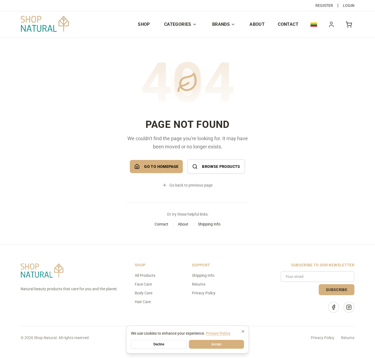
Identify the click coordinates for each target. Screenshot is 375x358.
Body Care (143, 293)
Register (324, 5)
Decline (158, 344)
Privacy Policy (204, 293)
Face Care (143, 284)
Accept (216, 344)
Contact (288, 24)
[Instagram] (348, 307)
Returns (198, 284)
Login (348, 5)
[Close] (243, 331)
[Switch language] (313, 24)
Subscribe (336, 289)
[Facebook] (333, 307)
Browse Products (221, 166)
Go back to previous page (190, 185)
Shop (144, 24)
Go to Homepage (161, 166)
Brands (221, 24)
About (257, 24)
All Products (145, 275)
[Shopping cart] (348, 24)
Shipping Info (209, 224)
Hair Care (143, 302)
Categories (177, 24)
